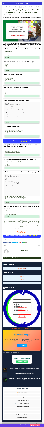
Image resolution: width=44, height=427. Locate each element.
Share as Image (23, 345)
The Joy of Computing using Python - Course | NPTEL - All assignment (22, 232)
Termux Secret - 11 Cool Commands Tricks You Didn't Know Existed (24, 368)
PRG (4, 14)
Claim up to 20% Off (35, 425)
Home (5, 6)
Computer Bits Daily (22, 3)
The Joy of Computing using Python (11, 6)
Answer (7, 57)
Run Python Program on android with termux (24, 373)
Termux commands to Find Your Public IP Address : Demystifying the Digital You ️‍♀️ (24, 379)
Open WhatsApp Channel (22, 361)
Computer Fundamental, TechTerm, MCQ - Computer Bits (22, 328)
